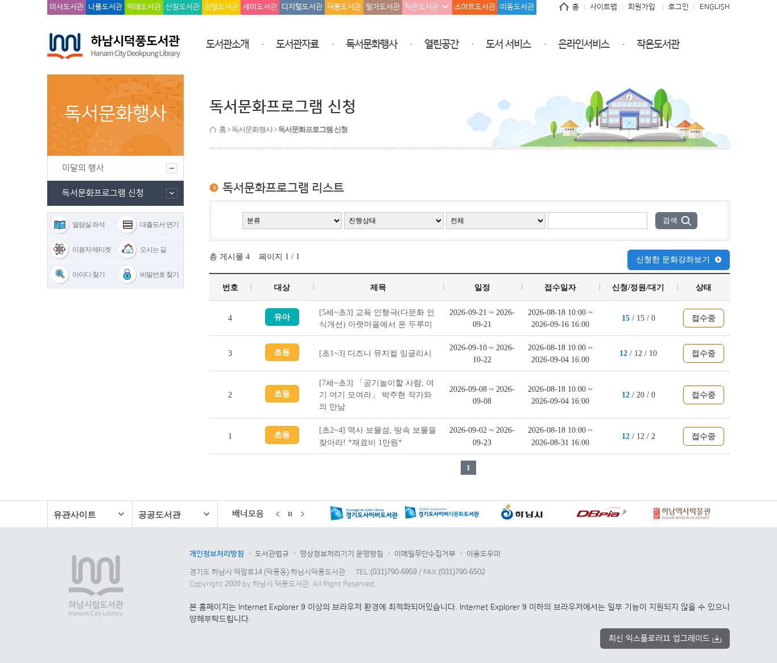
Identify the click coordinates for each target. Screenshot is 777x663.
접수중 (704, 317)
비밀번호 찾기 (159, 275)
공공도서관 (159, 514)
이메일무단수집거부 (425, 554)
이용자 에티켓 (91, 250)
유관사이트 (74, 514)
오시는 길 (153, 250)
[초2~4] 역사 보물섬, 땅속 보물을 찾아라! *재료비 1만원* (377, 435)
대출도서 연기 (159, 225)
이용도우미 (483, 554)
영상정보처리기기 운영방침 (341, 554)
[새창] (334, 514)
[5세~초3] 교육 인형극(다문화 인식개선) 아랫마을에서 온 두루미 (377, 318)
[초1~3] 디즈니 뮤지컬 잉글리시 (375, 353)
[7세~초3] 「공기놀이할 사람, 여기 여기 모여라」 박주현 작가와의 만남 (376, 394)
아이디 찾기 (88, 275)
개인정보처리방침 (216, 554)
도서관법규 (272, 554)
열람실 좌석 (88, 225)
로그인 (678, 7)
